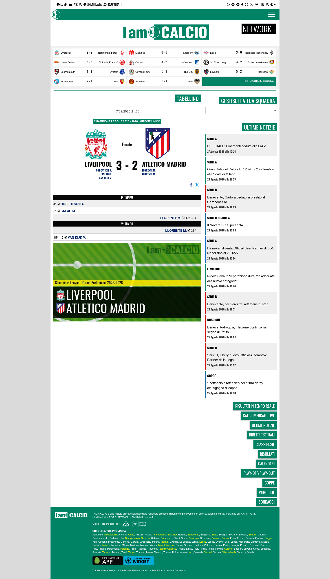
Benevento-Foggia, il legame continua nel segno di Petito (237, 329)
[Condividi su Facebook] (190, 184)
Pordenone (113, 548)
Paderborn (187, 52)
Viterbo (251, 552)
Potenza (124, 548)
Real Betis (262, 71)
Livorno (220, 541)
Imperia (156, 541)
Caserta (145, 538)
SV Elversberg (218, 62)
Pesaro (244, 545)
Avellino (162, 534)
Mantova (255, 541)
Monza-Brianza (148, 545)
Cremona (205, 538)
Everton (114, 71)
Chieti (177, 538)
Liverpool (65, 52)
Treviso (158, 552)
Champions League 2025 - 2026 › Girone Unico (127, 121)
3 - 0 (239, 52)
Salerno (228, 548)
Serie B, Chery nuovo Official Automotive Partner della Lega (237, 357)
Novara (170, 545)
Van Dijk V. (105, 178)
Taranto (106, 552)
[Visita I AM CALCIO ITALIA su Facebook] (242, 4)
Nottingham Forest (108, 52)
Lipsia (213, 52)
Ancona (122, 534)
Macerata (244, 541)
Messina (116, 545)
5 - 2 (239, 71)
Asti (155, 534)
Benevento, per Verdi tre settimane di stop (237, 304)
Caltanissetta (117, 538)
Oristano (188, 545)
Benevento (193, 534)
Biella (214, 534)
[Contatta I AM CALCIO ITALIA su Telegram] (233, 4)
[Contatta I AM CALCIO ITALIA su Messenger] (238, 4)
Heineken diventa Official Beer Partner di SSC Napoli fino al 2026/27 (240, 250)
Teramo (116, 552)
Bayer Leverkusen (258, 62)
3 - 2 (164, 62)
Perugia (235, 545)
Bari (170, 534)
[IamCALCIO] (71, 515)
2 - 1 (89, 81)
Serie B (212, 189)
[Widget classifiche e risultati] (138, 560)
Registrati (114, 4)
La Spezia (184, 541)
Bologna (223, 534)
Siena (256, 548)
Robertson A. (104, 170)
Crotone (215, 538)
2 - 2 (89, 52)
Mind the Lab (99, 517)
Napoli (161, 545)
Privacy (136, 570)
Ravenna (140, 81)
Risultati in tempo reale (255, 406)
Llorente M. (149, 170)
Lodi (227, 541)
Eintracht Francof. (108, 62)
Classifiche (265, 444)
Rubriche (213, 319)
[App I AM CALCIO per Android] (256, 4)
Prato (133, 548)
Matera (106, 545)
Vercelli (208, 552)
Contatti (168, 570)
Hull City (188, 71)
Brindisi (252, 534)
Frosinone (113, 541)
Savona (248, 548)
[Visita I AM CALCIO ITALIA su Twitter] (251, 4)
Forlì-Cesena (99, 541)
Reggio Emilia (185, 548)
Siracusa (265, 548)
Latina (190, 81)
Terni (124, 552)
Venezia (198, 552)
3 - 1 (164, 81)
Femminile (214, 268)
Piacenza (265, 545)
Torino (131, 552)
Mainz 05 (140, 52)
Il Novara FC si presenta (225, 225)
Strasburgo (67, 81)
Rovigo (219, 548)
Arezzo (139, 534)
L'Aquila (174, 541)
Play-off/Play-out (259, 473)
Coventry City (142, 71)
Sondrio (96, 552)
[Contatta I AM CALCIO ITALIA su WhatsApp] (228, 4)
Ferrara (250, 538)
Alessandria (110, 534)
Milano (125, 545)
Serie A (212, 138)
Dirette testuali (262, 435)
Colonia (139, 62)
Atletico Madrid (164, 163)
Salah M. (106, 174)
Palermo (208, 545)
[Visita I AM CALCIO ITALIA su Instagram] (246, 4)
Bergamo (205, 534)
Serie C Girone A (218, 218)
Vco (191, 552)
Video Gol (267, 492)
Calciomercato (100, 538)
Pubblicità (157, 570)
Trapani (140, 552)
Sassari (238, 548)
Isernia (164, 541)
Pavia (226, 545)
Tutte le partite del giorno (257, 81)
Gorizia (135, 541)
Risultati (267, 454)
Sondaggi (267, 502)
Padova (199, 545)
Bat (175, 534)
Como (184, 538)
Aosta (131, 534)
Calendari (266, 464)
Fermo (240, 538)
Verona (217, 552)
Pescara (254, 545)
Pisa (94, 548)
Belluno (182, 534)
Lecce (202, 541)
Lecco (210, 541)
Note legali (124, 570)
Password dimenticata (87, 4)
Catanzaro (166, 538)
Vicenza (241, 552)
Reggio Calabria (167, 548)
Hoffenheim (187, 62)
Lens (115, 81)
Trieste (167, 552)
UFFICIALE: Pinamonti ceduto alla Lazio (236, 146)
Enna (233, 538)
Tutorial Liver (99, 570)
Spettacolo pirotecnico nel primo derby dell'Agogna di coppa (235, 385)
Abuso (145, 570)
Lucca (234, 541)
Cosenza (194, 538)
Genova (125, 541)
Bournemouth (68, 71)
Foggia (268, 538)
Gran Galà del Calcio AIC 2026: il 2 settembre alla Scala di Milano (240, 171)
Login (63, 4)
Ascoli (148, 534)
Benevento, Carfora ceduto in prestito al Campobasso (236, 199)
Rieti (196, 548)
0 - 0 (164, 52)
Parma (218, 545)
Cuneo (225, 538)
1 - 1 (89, 71)
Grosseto (145, 541)
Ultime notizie (263, 425)
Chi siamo (180, 570)
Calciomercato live (259, 415)
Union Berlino (68, 62)
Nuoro (179, 545)
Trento (149, 552)
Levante (214, 71)
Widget (112, 570)
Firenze (259, 538)
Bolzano (233, 534)
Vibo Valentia (229, 552)
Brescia (243, 534)
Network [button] (267, 4)
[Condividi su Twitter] (197, 184)
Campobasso (132, 538)
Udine (175, 552)
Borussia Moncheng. (256, 52)
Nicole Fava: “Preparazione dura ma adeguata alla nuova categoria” (241, 278)
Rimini (203, 548)
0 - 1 (164, 71)
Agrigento (97, 534)
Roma (210, 548)
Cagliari (262, 534)
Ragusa (142, 548)
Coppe (211, 375)
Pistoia (102, 548)
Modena (134, 545)
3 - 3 (89, 62)
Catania (155, 538)
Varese (183, 552)
